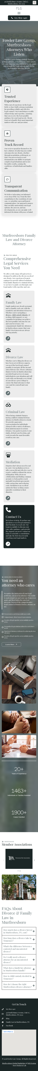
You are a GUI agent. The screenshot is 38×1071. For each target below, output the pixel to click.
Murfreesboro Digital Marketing (13, 1063)
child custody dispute (20, 315)
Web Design (31, 1063)
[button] (34, 860)
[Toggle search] (34, 2)
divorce (8, 315)
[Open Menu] (19, 13)
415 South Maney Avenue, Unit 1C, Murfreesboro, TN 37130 (16, 2)
